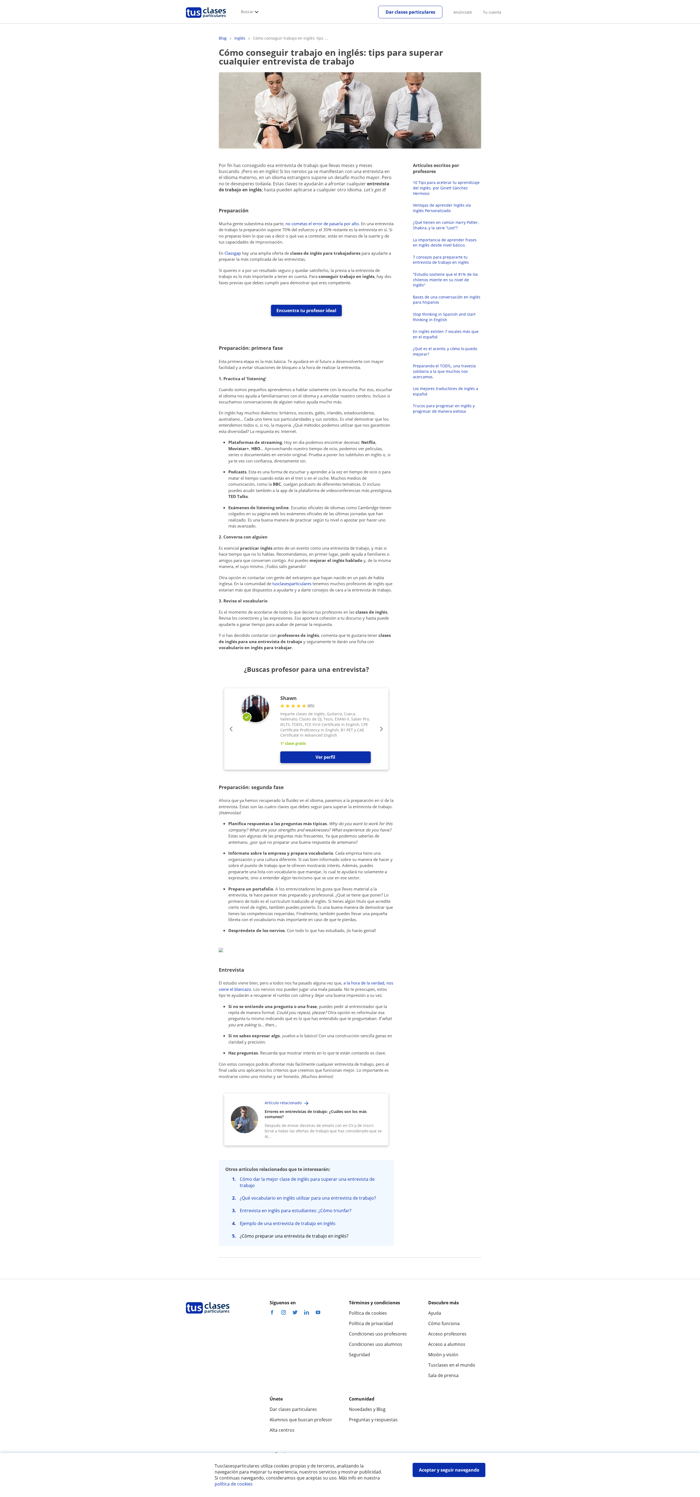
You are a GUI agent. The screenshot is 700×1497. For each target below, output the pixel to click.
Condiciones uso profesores (378, 1334)
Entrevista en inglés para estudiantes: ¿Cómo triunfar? (295, 1211)
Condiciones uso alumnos (375, 1344)
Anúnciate (462, 12)
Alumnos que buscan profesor (301, 1420)
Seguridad (359, 1355)
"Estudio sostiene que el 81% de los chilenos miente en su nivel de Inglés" (445, 280)
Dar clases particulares (410, 12)
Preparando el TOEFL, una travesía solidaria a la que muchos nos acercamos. (444, 371)
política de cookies (234, 1484)
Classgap (232, 253)
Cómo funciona (444, 1323)
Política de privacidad (371, 1323)
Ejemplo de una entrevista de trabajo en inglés (288, 1223)
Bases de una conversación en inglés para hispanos (446, 299)
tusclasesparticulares (292, 583)
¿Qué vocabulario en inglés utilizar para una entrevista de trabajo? (308, 1198)
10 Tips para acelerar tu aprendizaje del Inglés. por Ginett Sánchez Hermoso (446, 188)
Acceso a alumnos (446, 1344)
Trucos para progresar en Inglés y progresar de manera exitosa (444, 408)
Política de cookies (368, 1313)
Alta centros (282, 1430)
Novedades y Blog (367, 1409)
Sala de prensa (443, 1375)
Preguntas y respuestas (373, 1420)
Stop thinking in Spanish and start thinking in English (444, 317)
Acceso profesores (447, 1334)
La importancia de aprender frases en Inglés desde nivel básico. (445, 242)
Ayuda (434, 1313)
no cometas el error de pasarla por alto (322, 223)
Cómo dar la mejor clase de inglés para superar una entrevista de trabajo (307, 1182)
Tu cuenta (492, 12)
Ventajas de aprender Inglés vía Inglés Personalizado (442, 208)
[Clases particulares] (206, 19)
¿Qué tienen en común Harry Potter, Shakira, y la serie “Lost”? (446, 225)
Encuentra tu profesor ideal (306, 310)
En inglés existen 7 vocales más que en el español (446, 334)
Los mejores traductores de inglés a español (445, 391)
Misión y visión (443, 1355)
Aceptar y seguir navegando (449, 1470)
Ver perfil (325, 757)
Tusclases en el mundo (451, 1365)
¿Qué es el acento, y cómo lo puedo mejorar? (445, 351)
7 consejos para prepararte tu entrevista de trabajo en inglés (441, 259)
